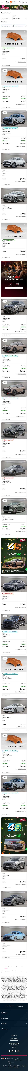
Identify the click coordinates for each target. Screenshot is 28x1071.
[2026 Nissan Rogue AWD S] (14, 231)
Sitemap (16, 1067)
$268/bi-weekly (22, 811)
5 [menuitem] (16, 967)
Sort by (14, 16)
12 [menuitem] (22, 967)
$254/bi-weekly (22, 216)
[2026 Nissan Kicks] (14, 835)
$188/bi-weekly (22, 181)
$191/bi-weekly (22, 954)
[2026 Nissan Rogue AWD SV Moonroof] (14, 196)
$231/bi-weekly (22, 254)
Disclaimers (6, 1066)
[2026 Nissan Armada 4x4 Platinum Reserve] (14, 506)
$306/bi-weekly (22, 62)
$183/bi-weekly (22, 727)
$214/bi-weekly (22, 104)
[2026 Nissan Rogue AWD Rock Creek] (14, 119)
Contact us (14, 1035)
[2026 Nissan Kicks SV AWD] (14, 76)
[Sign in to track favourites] (25, 32)
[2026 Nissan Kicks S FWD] (14, 161)
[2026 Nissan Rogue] (14, 556)
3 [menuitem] (11, 967)
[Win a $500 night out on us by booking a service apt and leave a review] (14, 279)
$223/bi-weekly (22, 454)
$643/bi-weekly (22, 531)
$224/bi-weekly (22, 884)
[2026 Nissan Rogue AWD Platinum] (14, 38)
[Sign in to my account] (26, 2)
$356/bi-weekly (22, 492)
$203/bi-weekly (22, 919)
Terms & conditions (15, 1066)
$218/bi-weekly (22, 649)
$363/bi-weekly (22, 607)
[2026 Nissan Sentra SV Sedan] (14, 934)
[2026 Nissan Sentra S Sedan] (14, 706)
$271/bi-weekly (22, 146)
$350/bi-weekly (22, 331)
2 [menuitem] (8, 967)
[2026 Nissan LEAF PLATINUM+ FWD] (14, 468)
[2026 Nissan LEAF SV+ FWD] (14, 584)
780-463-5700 (14, 1040)
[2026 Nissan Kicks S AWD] (14, 899)
